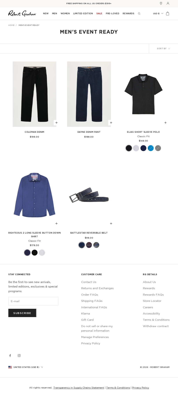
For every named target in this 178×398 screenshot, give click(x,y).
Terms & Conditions (156, 319)
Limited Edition (83, 13)
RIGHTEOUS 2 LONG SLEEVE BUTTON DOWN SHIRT (34, 234)
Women (65, 13)
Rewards (128, 13)
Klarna (85, 313)
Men (54, 13)
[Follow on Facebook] (10, 355)
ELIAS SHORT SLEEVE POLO (143, 132)
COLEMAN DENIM (34, 132)
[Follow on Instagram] (19, 355)
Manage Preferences (95, 337)
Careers (148, 307)
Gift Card (87, 319)
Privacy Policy (90, 343)
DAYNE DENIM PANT (89, 132)
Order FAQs (89, 294)
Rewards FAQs (153, 294)
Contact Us (88, 281)
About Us (149, 281)
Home (11, 25)
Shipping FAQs (91, 300)
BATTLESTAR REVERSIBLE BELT (89, 233)
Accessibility (151, 313)
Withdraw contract (156, 326)
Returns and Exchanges (97, 288)
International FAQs (94, 307)
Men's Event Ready (29, 25)
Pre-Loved (112, 13)
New (46, 13)
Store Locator (152, 300)
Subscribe (22, 313)
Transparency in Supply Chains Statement (78, 387)
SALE (99, 13)
